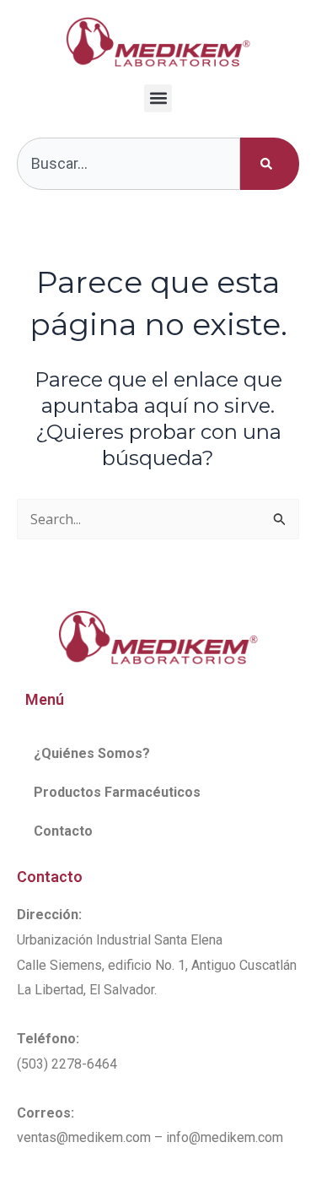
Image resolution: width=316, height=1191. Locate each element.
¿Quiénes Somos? (92, 753)
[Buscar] (269, 164)
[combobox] (128, 164)
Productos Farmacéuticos (117, 792)
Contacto (63, 831)
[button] (158, 98)
